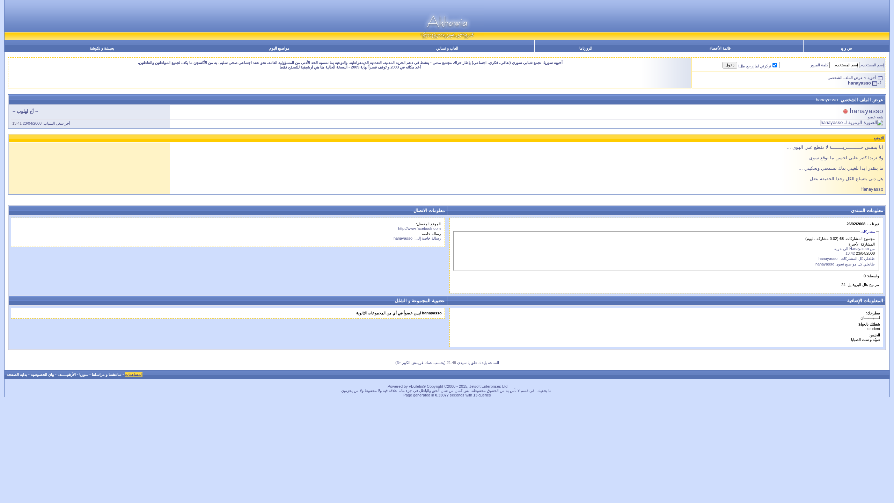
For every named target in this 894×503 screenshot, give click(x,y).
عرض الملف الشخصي (845, 77)
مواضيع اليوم (279, 48)
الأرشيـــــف (67, 374)
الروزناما (585, 48)
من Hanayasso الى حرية (854, 249)
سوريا (83, 374)
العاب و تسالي (447, 48)
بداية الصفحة (17, 374)
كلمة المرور (819, 65)
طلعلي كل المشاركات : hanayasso (847, 258)
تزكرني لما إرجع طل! (754, 66)
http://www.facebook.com (419, 228)
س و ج (846, 48)
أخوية (871, 77)
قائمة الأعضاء (720, 48)
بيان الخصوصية (42, 374)
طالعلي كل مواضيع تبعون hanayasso (845, 264)
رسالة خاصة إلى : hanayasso (417, 238)
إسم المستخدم (872, 65)
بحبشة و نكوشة (102, 48)
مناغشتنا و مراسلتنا (107, 374)
